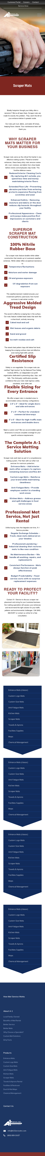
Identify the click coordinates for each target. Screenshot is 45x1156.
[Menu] (38, 15)
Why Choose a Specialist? (13, 1032)
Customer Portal (14, 2)
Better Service (9, 1024)
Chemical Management (18, 742)
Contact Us (8, 1106)
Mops (10, 736)
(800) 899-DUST (13, 1135)
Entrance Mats (9, 1058)
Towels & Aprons (15, 725)
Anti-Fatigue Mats (16, 707)
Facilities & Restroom (11, 1085)
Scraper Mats (14, 719)
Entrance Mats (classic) (18, 690)
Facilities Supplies (16, 731)
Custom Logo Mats (16, 696)
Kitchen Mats (13, 713)
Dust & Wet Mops (10, 1089)
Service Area (23, 6)
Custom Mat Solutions (11, 1036)
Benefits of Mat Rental (12, 1021)
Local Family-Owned (11, 1017)
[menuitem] (14, 2)
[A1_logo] (11, 14)
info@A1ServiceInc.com (17, 1131)
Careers (26, 2)
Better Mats (8, 1028)
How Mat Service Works (14, 996)
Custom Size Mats (16, 702)
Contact (35, 2)
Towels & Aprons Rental (12, 1082)
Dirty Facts (7, 1040)
